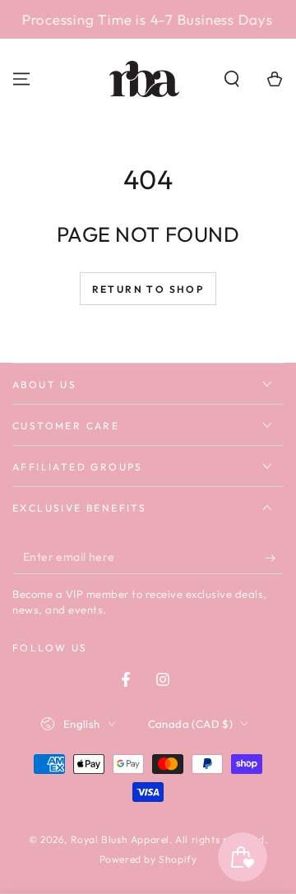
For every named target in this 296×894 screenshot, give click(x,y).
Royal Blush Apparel (120, 839)
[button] (231, 79)
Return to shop (148, 289)
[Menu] (21, 79)
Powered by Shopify (148, 859)
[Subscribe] (274, 558)
